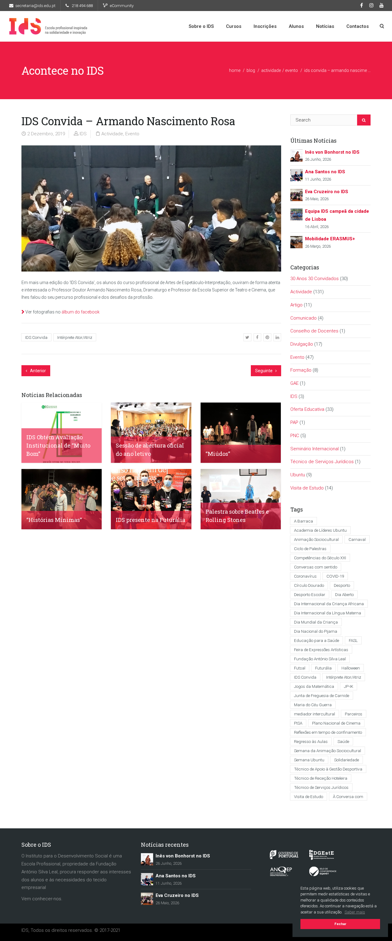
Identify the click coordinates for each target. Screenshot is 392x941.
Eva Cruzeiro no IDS (326, 191)
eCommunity (122, 5)
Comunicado (303, 318)
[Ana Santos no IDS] (296, 175)
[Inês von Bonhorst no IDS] (296, 155)
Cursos (233, 26)
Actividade (271, 70)
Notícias (325, 26)
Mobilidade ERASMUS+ (330, 239)
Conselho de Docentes (314, 331)
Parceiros (353, 713)
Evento (291, 70)
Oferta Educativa (307, 409)
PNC (294, 435)
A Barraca (303, 521)
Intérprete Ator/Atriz (74, 337)
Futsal (299, 667)
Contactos (357, 26)
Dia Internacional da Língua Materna (327, 612)
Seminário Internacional (314, 449)
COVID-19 (335, 576)
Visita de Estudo (307, 488)
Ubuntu (297, 475)
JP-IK (348, 686)
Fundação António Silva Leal (320, 658)
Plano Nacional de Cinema (336, 723)
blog (251, 70)
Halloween (350, 667)
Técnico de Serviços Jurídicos (322, 461)
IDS (83, 134)
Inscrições (265, 26)
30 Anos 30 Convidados (314, 278)
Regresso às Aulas (311, 741)
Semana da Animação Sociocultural (327, 750)
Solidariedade (346, 759)
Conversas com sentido (315, 566)
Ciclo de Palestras (310, 548)
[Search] (364, 120)
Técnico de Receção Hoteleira (320, 778)
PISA (298, 723)
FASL (353, 640)
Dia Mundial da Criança (316, 622)
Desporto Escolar (309, 594)
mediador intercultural (314, 713)
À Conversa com (348, 796)
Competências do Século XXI (320, 557)
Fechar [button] (340, 924)
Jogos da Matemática (314, 686)
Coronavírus (305, 576)
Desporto (342, 585)
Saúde (343, 741)
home (234, 70)
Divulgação (301, 344)
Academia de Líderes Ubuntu (320, 530)
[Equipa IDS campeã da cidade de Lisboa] (296, 214)
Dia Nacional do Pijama (315, 631)
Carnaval (357, 539)
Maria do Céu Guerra (313, 704)
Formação (300, 370)
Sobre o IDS (201, 26)
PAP (294, 422)
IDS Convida (36, 337)
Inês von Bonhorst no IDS (332, 152)
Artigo (296, 305)
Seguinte (264, 370)
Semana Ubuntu (309, 759)
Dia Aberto (344, 594)
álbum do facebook (81, 311)
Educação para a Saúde (316, 640)
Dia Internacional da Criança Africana (329, 603)
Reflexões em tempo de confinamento (328, 732)
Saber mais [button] (355, 912)
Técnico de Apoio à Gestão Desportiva (328, 769)
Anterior (37, 370)
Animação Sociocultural (316, 539)
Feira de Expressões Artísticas (321, 649)
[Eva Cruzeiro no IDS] (296, 194)
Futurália (323, 667)
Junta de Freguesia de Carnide (321, 695)
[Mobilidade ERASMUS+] (296, 242)
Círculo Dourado (309, 585)
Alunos (296, 26)
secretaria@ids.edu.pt (35, 5)
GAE (294, 383)
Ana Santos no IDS (325, 171)
